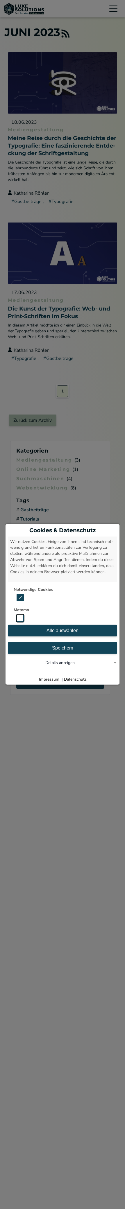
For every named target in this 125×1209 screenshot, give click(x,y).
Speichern (62, 647)
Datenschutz (75, 679)
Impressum (49, 679)
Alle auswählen (62, 630)
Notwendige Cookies (33, 589)
